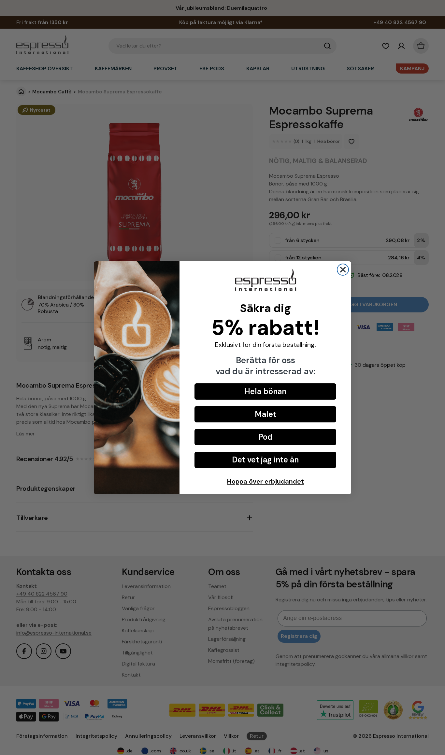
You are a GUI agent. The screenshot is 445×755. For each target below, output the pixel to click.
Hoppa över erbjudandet (265, 481)
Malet (265, 414)
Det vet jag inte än (265, 460)
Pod (265, 437)
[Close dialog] (343, 269)
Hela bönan (265, 391)
